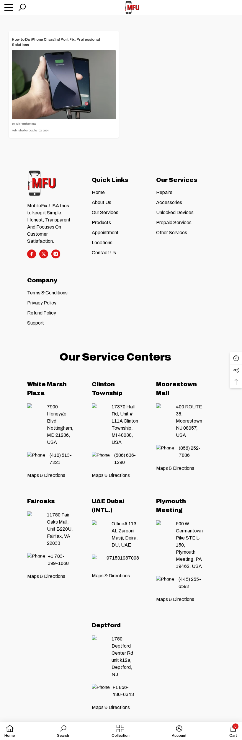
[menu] (8, 7)
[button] (22, 7)
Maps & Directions (46, 475)
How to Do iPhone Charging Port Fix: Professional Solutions (56, 42)
